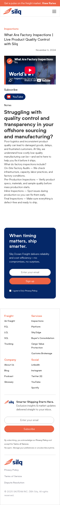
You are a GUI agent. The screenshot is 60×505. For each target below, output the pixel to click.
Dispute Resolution (14, 482)
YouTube (35, 381)
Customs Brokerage (41, 353)
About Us (9, 364)
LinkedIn (35, 364)
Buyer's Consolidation (42, 338)
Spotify (35, 387)
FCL (6, 326)
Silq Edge (36, 332)
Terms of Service (20, 444)
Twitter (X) (36, 376)
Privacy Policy (42, 440)
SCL (6, 338)
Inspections (37, 321)
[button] (53, 11)
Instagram (36, 370)
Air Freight (9, 321)
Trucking (8, 343)
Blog (6, 370)
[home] (12, 11)
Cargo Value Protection (37, 345)
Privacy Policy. (31, 291)
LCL (6, 332)
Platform (35, 326)
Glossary (8, 381)
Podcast (8, 376)
